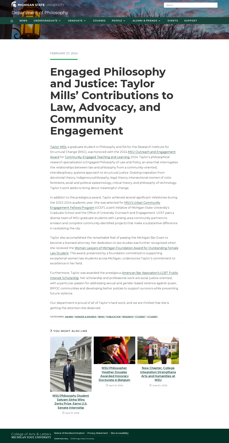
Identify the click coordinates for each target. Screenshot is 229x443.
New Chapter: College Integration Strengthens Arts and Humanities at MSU (158, 374)
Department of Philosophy (39, 12)
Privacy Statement (97, 433)
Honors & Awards (85, 316)
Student (140, 316)
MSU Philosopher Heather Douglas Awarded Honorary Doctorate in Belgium (114, 374)
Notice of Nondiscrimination (69, 433)
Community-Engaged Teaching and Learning (97, 157)
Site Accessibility (120, 433)
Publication (113, 316)
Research (127, 316)
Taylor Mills (58, 147)
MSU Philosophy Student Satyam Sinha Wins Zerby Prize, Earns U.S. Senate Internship (71, 401)
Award (69, 316)
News (101, 316)
